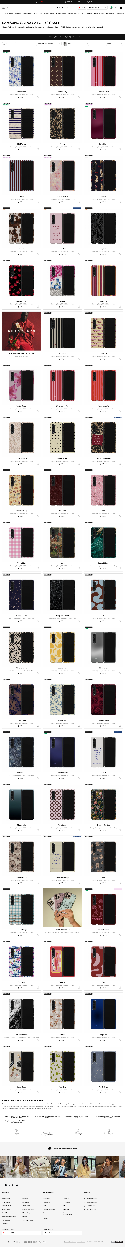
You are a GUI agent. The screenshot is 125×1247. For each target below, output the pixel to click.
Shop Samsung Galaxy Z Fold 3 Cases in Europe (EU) (47, 1116)
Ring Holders (27, 13)
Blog (64, 1205)
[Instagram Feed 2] (85, 1167)
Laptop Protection (85, 13)
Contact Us (67, 1202)
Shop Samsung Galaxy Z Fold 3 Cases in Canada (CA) (77, 1116)
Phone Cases (8, 13)
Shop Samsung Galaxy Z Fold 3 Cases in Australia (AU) (108, 1116)
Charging (18, 13)
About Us (66, 1198)
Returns (45, 1218)
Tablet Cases (61, 13)
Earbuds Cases (49, 13)
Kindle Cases (72, 13)
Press (44, 1205)
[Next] (121, 13)
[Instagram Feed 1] (62, 1167)
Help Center (46, 1202)
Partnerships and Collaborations (68, 1213)
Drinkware (38, 13)
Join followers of (65, 1148)
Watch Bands (99, 13)
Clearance (5, 1223)
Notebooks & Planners (9, 1216)
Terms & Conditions (70, 1242)
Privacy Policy (81, 1242)
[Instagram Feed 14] (40, 1167)
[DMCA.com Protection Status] (117, 1242)
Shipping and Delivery (49, 1209)
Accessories (6, 1220)
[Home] (62, 8)
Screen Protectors (28, 1220)
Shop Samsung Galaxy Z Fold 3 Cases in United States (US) (17, 1116)
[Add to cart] (38, 97)
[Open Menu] (3, 7)
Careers (45, 1213)
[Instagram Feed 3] (107, 1167)
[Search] (8, 7)
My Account (46, 1198)
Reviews (66, 1209)
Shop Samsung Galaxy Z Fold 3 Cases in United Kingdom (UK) (17, 1121)
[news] (111, 7)
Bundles (24, 1216)
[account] (116, 7)
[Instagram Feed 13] (17, 1167)
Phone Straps (110, 13)
